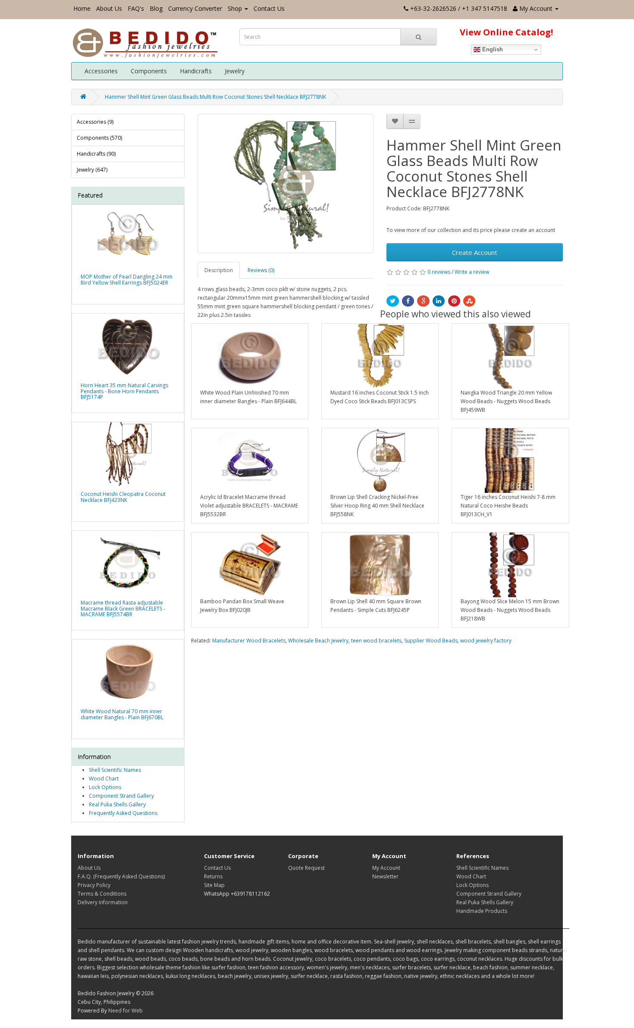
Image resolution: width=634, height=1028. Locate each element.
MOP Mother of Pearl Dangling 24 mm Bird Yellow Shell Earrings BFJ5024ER (127, 279)
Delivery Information (103, 902)
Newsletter (385, 876)
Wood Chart (104, 778)
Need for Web (125, 1010)
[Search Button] (418, 36)
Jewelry (235, 71)
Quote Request (306, 867)
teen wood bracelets (376, 640)
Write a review (472, 272)
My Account (386, 867)
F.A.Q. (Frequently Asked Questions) (121, 876)
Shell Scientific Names (115, 770)
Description (218, 270)
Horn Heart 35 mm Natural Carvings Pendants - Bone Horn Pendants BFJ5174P (124, 391)
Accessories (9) (95, 121)
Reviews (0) (261, 270)
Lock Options (105, 787)
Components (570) (99, 137)
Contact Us (269, 8)
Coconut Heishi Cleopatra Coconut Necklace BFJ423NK (123, 496)
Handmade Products (481, 911)
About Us (109, 8)
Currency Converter (195, 8)
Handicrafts (196, 71)
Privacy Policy (94, 885)
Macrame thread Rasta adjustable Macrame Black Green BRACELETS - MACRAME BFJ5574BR (123, 608)
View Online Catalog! (506, 32)
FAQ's (136, 8)
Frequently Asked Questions (123, 813)
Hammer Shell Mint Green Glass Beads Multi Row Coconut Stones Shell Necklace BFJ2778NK (215, 96)
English (491, 49)
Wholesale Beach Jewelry (318, 640)
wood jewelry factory (486, 640)
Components (149, 71)
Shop (235, 8)
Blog (156, 8)
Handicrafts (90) (96, 153)
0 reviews (438, 272)
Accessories (101, 71)
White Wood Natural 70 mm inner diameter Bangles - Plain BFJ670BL (122, 714)
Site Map (214, 885)
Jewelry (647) (92, 169)
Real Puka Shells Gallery (117, 804)
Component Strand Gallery (121, 795)
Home (82, 8)
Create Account (474, 252)
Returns (213, 876)
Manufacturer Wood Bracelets (249, 640)
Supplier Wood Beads (431, 640)
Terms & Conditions (102, 893)
